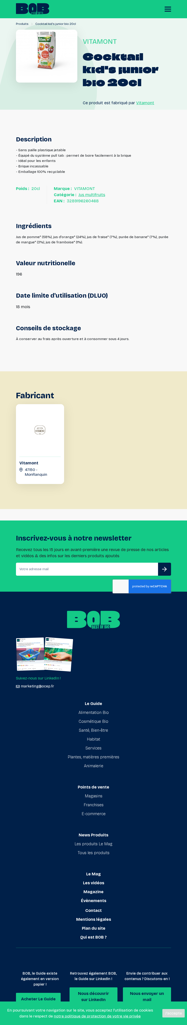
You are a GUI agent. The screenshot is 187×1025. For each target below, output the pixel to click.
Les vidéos (93, 882)
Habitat (93, 739)
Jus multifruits (91, 194)
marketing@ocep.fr (37, 686)
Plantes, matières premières (93, 757)
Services (93, 748)
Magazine (93, 891)
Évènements (93, 900)
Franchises (94, 804)
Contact (93, 910)
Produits (22, 24)
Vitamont (145, 102)
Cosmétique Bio (93, 721)
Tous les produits (93, 852)
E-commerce (94, 813)
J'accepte (173, 1013)
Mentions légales (93, 919)
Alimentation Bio (93, 712)
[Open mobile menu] (168, 9)
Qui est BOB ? (93, 937)
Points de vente (93, 787)
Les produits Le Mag (93, 843)
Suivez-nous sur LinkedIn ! (38, 678)
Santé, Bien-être (93, 730)
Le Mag (93, 874)
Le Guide (93, 703)
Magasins (93, 796)
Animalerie (93, 765)
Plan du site (93, 928)
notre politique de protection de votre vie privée (97, 1016)
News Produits (93, 835)
